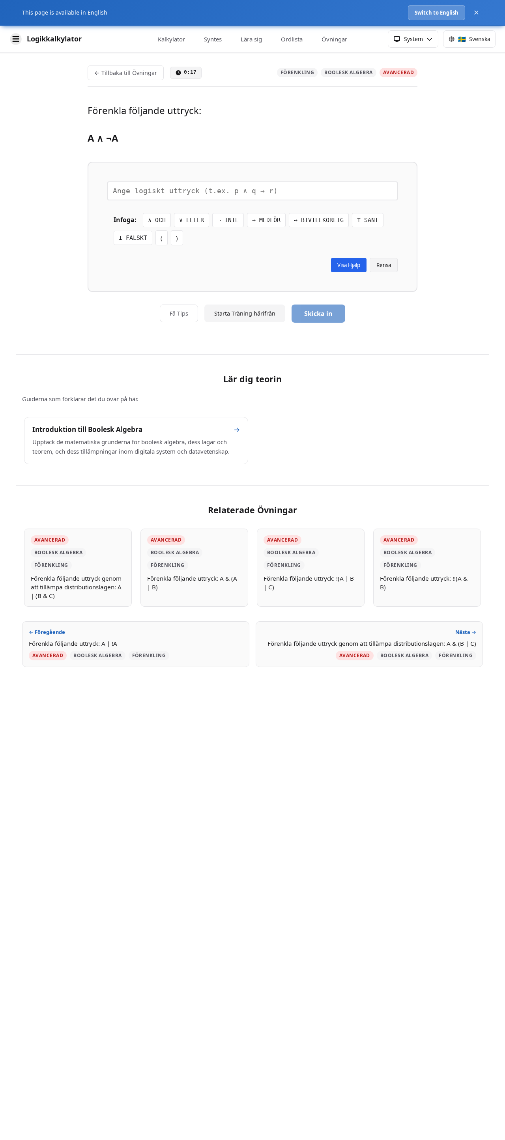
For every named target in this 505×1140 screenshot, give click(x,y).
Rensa (383, 265)
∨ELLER (191, 220)
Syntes (213, 39)
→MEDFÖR (266, 220)
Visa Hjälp (348, 265)
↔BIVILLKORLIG (319, 220)
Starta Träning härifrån (244, 313)
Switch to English (436, 12)
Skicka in (318, 313)
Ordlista (292, 39)
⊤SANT (367, 220)
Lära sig (251, 39)
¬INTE (228, 220)
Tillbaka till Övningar (125, 73)
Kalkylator (171, 39)
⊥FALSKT (133, 237)
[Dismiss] (476, 12)
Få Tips (179, 313)
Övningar (334, 39)
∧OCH (157, 220)
